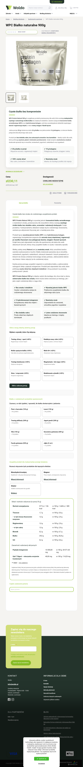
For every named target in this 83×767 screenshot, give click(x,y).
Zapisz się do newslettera (21, 662)
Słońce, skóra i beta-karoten (52, 733)
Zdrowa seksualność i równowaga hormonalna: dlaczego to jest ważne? (58, 717)
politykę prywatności (17, 656)
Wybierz (14, 493)
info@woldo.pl (13, 684)
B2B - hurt (11, 717)
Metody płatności (49, 690)
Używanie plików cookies (51, 699)
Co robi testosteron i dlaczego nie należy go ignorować (57, 729)
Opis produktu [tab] (23, 203)
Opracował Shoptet (66, 762)
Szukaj (50, 8)
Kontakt (46, 683)
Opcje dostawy (48, 184)
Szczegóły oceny (31, 32)
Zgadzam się (42, 759)
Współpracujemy (13, 720)
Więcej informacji (17, 479)
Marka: (49, 33)
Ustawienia (41, 764)
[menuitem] (9, 14)
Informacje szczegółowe (14, 171)
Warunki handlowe (49, 693)
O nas (45, 680)
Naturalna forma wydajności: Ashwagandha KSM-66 (59, 723)
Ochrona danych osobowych (52, 696)
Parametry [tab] (57, 203)
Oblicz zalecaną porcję (19, 386)
